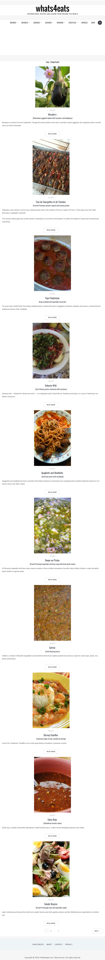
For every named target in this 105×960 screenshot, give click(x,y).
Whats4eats (38, 944)
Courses (36, 22)
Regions (13, 22)
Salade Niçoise (51, 905)
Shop (93, 22)
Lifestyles (72, 22)
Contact (59, 944)
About (49, 944)
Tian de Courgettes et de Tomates (51, 203)
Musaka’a (52, 115)
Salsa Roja (52, 821)
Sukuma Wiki (51, 387)
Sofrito (52, 649)
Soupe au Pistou (52, 561)
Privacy (68, 944)
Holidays (24, 22)
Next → (98, 931)
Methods (60, 22)
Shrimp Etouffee (51, 736)
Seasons (48, 22)
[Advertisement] (52, 40)
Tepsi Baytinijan (52, 299)
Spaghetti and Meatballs (52, 474)
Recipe (52, 110)
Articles (84, 22)
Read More (52, 134)
